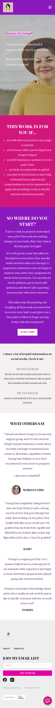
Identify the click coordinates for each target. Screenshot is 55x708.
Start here (28, 332)
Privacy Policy (32, 687)
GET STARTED (27, 673)
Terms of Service (12, 687)
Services (19, 648)
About (6, 648)
